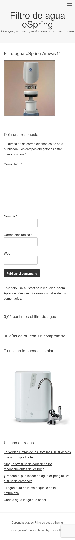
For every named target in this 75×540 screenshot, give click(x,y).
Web (7, 253)
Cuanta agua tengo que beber (25, 499)
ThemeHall (57, 530)
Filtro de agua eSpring (37, 19)
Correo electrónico (18, 234)
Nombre (10, 216)
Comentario (13, 164)
